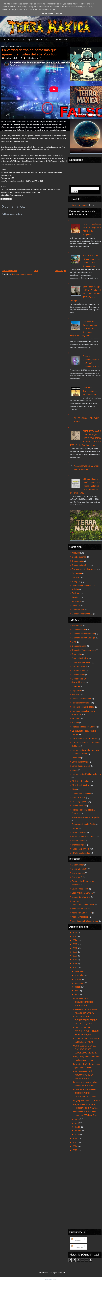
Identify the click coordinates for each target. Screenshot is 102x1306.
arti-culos (76, 606)
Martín (39, 58)
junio (77, 995)
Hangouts (76, 582)
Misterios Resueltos (80, 781)
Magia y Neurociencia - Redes (86, 1100)
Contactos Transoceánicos (84, 650)
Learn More (47, 13)
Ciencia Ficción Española (83, 634)
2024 (75, 940)
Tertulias (75, 597)
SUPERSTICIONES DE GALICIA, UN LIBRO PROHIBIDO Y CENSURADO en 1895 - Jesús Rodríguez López (85, 438)
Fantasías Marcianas (81, 703)
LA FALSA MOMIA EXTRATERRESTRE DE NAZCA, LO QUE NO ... (85, 1020)
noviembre (80, 975)
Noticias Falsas (79, 797)
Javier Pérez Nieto (80, 889)
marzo (78, 1127)
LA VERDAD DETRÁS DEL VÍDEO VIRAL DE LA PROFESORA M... (85, 1074)
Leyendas (76, 758)
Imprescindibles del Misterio (84, 727)
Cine (74, 642)
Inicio (36, 271)
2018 (75, 964)
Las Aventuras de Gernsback (84, 738)
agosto (78, 987)
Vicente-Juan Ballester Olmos (85, 921)
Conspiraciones (79, 646)
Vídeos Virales (78, 841)
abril (77, 1123)
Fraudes (75, 719)
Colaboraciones (79, 557)
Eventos (75, 577)
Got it (59, 13)
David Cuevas (78, 873)
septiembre (80, 983)
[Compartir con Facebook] (10, 199)
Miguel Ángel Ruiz (80, 917)
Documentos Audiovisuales (84, 569)
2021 (75, 952)
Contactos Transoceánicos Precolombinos (90, 391)
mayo (77, 1119)
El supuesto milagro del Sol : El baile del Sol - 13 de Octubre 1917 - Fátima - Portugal (85, 294)
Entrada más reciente (9, 271)
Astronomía (77, 625)
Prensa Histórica (79, 806)
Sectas (75, 828)
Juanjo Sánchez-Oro (81, 897)
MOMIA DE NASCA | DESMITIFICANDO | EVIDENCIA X (83, 1002)
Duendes (76, 686)
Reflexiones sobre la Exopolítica (86, 817)
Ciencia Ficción (79, 630)
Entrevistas (77, 573)
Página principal (11, 40)
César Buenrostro (80, 869)
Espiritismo (77, 690)
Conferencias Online (81, 565)
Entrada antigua (60, 271)
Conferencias (78, 561)
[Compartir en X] (7, 199)
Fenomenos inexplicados (83, 707)
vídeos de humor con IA (82, 614)
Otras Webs (61, 40)
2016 (75, 1139)
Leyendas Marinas (80, 762)
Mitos (74, 789)
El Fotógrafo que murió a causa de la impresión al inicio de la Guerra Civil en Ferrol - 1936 (85, 486)
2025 (75, 936)
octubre (78, 979)
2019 (75, 960)
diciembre (79, 971)
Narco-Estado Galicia (81, 793)
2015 (75, 1142)
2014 (75, 1146)
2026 (75, 933)
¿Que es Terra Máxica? (37, 40)
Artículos (76, 553)
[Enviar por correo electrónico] (1, 199)
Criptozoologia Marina (82, 662)
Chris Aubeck (78, 865)
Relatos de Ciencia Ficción (84, 824)
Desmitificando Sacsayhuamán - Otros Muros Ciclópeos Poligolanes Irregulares (84, 329)
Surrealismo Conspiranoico (84, 837)
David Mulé (77, 877)
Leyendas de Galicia (81, 766)
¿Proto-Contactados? (81, 853)
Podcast (75, 593)
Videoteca (76, 601)
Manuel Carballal (79, 909)
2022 (75, 948)
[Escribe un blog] (4, 199)
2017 (75, 967)
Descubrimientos (79, 666)
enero (77, 1135)
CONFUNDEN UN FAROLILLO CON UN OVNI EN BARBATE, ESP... (86, 1031)
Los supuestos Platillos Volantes (86, 774)
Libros (74, 770)
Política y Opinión (80, 802)
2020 (75, 956)
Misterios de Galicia (80, 785)
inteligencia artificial (81, 849)
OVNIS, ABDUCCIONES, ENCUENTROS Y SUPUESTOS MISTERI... (85, 1049)
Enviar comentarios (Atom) (22, 274)
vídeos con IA (78, 610)
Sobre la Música (79, 832)
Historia (75, 723)
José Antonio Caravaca (82, 893)
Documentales (78, 675)
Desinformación (79, 671)
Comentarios (79, 1248)
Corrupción (77, 654)
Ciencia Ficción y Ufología (83, 638)
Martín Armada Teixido (82, 913)
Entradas (77, 1241)
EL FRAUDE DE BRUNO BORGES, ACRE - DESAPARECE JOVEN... (85, 1093)
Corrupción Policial (80, 658)
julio (77, 991)
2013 (75, 1150)
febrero (78, 1131)
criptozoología (78, 845)
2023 (75, 944)
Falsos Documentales (81, 699)
